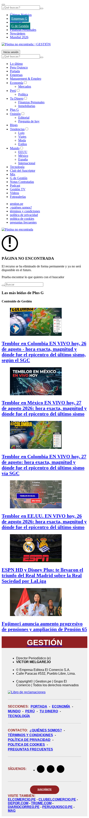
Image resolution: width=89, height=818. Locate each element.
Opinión (15, 114)
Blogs (14, 125)
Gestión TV (17, 189)
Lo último (16, 63)
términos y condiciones (25, 211)
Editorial (23, 117)
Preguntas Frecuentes (30, 749)
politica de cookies (22, 218)
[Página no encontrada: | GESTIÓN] (26, 44)
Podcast (15, 185)
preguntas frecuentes (23, 222)
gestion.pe (16, 203)
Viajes (22, 136)
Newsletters (17, 33)
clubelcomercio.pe (57, 799)
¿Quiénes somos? (46, 730)
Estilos (22, 144)
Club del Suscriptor (22, 170)
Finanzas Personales (23, 29)
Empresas (16, 22)
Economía (16, 83)
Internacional (26, 163)
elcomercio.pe (22, 799)
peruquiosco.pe (57, 807)
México (23, 155)
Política (23, 94)
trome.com (41, 803)
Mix (12, 174)
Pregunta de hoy (29, 121)
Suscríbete (44, 789)
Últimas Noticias (21, 15)
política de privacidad (24, 215)
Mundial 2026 (19, 37)
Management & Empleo (25, 78)
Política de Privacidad (29, 740)
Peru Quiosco (19, 67)
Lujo (21, 133)
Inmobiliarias (26, 106)
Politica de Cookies (26, 744)
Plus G (14, 109)
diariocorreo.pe (24, 807)
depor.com (18, 803)
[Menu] (3, 4)
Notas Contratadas (22, 182)
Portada (15, 71)
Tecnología (17, 167)
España (23, 159)
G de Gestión (20, 26)
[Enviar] (41, 8)
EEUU (22, 152)
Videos (14, 193)
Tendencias (17, 129)
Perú (13, 90)
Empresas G (19, 18)
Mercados (24, 86)
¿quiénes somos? (21, 207)
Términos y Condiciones (30, 735)
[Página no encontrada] (17, 229)
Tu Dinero (16, 98)
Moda (22, 140)
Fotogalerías (18, 196)
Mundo (14, 148)
